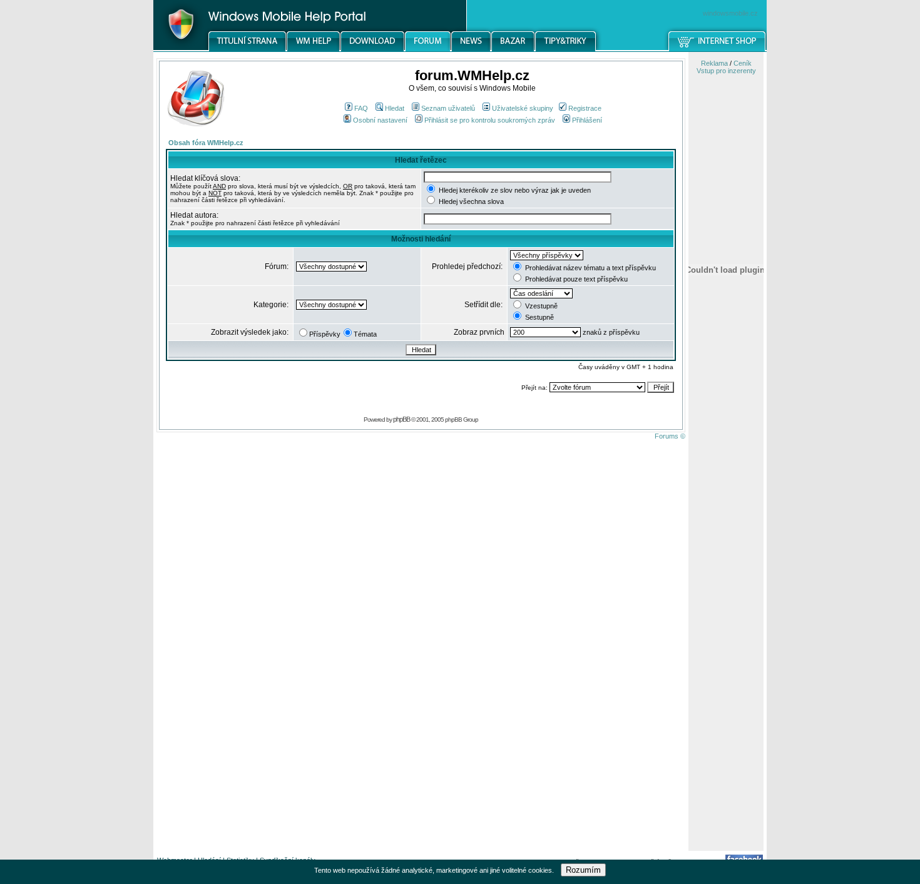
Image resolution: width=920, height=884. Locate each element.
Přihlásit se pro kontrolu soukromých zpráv (489, 120)
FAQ (361, 108)
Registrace (584, 108)
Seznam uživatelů (448, 108)
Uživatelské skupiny (522, 108)
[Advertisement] (726, 652)
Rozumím (583, 870)
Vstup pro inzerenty (726, 70)
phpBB (401, 419)
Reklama (714, 63)
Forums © (670, 436)
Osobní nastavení (380, 120)
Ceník (742, 63)
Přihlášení (587, 120)
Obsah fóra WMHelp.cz (205, 142)
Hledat (394, 108)
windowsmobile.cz (730, 13)
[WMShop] (717, 49)
